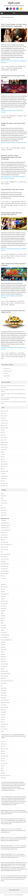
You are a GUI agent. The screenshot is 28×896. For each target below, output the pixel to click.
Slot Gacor (3, 575)
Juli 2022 (2, 452)
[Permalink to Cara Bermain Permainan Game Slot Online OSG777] (14, 328)
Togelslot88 (3, 520)
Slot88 (2, 613)
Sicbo (2, 551)
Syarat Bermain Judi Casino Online (12, 189)
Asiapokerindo (6, 375)
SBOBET (2, 651)
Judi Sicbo (3, 149)
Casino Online (7, 203)
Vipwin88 (9, 117)
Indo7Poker (3, 561)
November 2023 (4, 423)
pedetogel (3, 642)
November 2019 (4, 476)
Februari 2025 (4, 415)
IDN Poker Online (4, 573)
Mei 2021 (3, 468)
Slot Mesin (20, 356)
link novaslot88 (4, 603)
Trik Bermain (9, 149)
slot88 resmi (3, 777)
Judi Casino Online (16, 147)
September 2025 (4, 410)
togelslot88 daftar (5, 69)
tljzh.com (14, 2)
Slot (16, 66)
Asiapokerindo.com (7, 370)
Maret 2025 (3, 413)
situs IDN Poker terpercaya (10, 828)
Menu (14, 13)
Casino (7, 66)
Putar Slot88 (3, 695)
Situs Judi (3, 257)
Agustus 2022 (3, 449)
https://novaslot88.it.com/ (6, 639)
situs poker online (4, 542)
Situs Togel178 (4, 586)
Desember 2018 (4, 483)
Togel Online (3, 512)
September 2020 (4, 471)
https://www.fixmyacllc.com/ (7, 680)
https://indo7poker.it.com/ (6, 544)
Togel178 (3, 620)
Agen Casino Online (16, 201)
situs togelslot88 (4, 756)
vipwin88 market (4, 601)
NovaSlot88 (3, 709)
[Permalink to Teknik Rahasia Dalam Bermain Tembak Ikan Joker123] (14, 229)
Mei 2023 (3, 430)
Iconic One (6, 894)
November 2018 (4, 485)
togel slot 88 (3, 649)
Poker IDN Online (4, 547)
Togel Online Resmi (5, 700)
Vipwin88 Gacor (4, 534)
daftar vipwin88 (4, 676)
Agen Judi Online (10, 354)
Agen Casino (21, 301)
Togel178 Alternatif (5, 634)
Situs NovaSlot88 (4, 707)
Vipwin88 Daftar (4, 724)
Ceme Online (12, 66)
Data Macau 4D (4, 556)
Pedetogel (3, 726)
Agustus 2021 (3, 466)
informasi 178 (4, 743)
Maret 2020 (3, 473)
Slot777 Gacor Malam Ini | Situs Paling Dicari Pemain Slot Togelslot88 (13, 25)
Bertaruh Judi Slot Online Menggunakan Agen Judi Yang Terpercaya (11, 157)
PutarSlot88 (3, 683)
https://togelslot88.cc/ (5, 673)
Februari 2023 (4, 437)
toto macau (3, 606)
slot (1, 685)
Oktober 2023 (4, 425)
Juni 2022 (3, 454)
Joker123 (12, 255)
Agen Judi (21, 254)
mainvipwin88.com (5, 593)
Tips (13, 257)
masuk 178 (3, 741)
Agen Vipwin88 (4, 537)
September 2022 (4, 447)
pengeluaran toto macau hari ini (15, 865)
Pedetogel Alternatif (5, 702)
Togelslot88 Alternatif (5, 525)
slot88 (2, 630)
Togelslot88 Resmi (5, 522)
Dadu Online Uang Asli (5, 554)
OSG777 (3, 356)
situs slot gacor (4, 763)
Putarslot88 (3, 608)
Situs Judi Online (4, 304)
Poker (2, 498)
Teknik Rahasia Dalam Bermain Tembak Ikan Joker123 (11, 213)
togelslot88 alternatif (17, 68)
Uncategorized (12, 115)
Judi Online (3, 117)
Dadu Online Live (4, 549)
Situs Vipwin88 (4, 637)
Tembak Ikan (9, 257)
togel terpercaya (4, 663)
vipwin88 (3, 591)
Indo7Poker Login (4, 566)
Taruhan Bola (3, 510)
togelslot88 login (13, 69)
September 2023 (4, 427)
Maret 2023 (3, 435)
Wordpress (20, 894)
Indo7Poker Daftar (5, 563)
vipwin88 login (4, 666)
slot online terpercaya (5, 775)
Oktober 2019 (4, 478)
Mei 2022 (3, 456)
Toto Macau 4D (4, 568)
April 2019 (3, 480)
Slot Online (19, 66)
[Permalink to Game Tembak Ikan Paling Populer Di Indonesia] (14, 280)
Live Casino (21, 205)
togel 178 (3, 714)
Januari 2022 (3, 461)
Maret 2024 (3, 418)
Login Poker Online (5, 559)
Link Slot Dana (4, 632)
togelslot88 (9, 68)
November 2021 (4, 464)
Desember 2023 (4, 420)
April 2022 (3, 459)
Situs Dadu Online (16, 845)
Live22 (19, 801)
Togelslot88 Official (5, 527)
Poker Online (3, 500)
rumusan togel (4, 503)
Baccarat (21, 115)
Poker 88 (3, 721)
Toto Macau (3, 704)
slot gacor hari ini (4, 748)
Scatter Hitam (4, 688)
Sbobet (2, 770)
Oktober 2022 (4, 444)
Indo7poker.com (6, 368)
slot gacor (3, 765)
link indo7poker (4, 729)
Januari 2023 (3, 439)
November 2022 (4, 442)
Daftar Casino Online (15, 203)
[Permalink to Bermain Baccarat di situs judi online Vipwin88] (14, 92)
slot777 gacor (12, 734)
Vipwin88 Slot (4, 532)
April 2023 (3, 432)
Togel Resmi (3, 584)
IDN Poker (3, 539)
